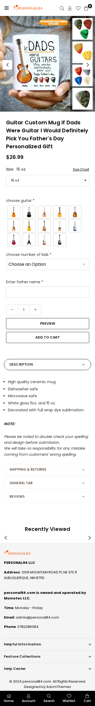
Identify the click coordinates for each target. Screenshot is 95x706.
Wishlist (69, 701)
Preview (47, 323)
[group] (47, 64)
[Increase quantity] (35, 310)
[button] (7, 8)
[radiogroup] (47, 226)
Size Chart (81, 169)
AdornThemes (58, 686)
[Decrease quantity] (12, 310)
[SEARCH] (62, 8)
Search (49, 701)
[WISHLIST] (78, 8)
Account (29, 701)
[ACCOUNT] (70, 8)
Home (9, 701)
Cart (87, 701)
